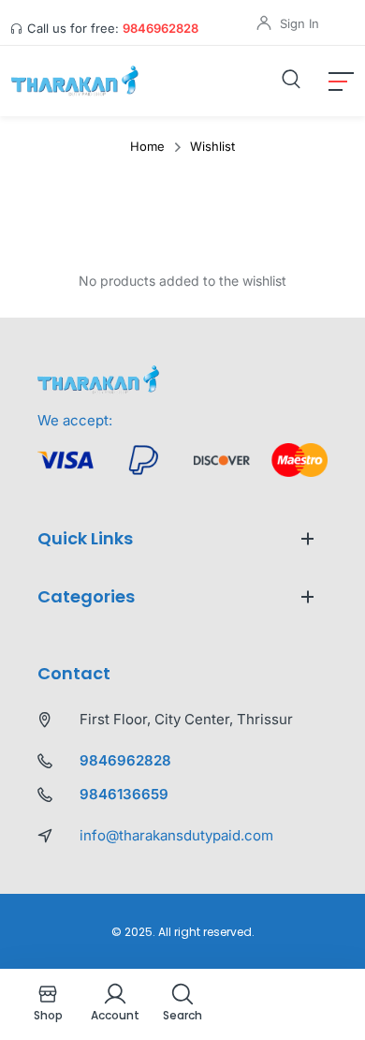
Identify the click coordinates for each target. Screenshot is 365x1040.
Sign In (299, 23)
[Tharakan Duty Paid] (77, 81)
